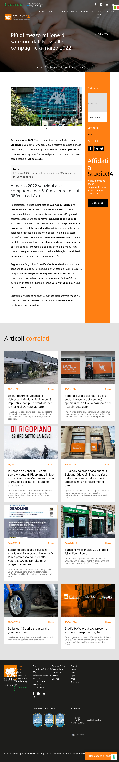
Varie (90, 134)
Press (74, 11)
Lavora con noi (101, 14)
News (65, 11)
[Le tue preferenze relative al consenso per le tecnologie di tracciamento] (114, 757)
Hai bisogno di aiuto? (100, 755)
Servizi (53, 11)
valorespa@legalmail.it (43, 675)
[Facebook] (90, 148)
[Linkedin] (96, 148)
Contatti (112, 11)
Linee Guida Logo (73, 672)
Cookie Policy (58, 669)
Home (35, 67)
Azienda (40, 11)
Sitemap (56, 679)
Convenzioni (87, 11)
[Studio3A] (17, 17)
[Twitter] (101, 148)
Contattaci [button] (98, 202)
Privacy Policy (58, 666)
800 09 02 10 (15, 4)
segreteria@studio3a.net (44, 669)
